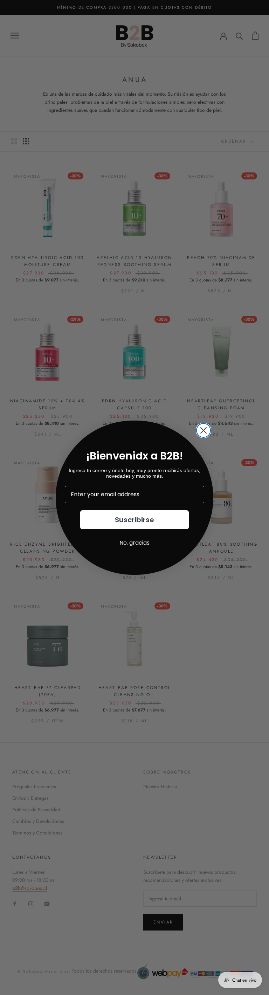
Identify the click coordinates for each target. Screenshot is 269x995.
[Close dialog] (203, 430)
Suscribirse (134, 520)
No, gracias (134, 543)
